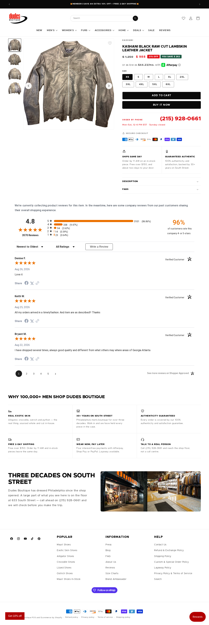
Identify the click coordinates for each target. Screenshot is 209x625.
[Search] (135, 18)
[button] (52, 30)
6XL (168, 84)
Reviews (110, 568)
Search (158, 579)
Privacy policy (87, 617)
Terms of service (105, 617)
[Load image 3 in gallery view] (14, 73)
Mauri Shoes (64, 545)
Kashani (127, 40)
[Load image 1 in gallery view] (14, 45)
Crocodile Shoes (66, 562)
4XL (141, 84)
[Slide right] (109, 86)
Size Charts (112, 573)
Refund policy (71, 617)
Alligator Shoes (65, 556)
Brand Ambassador (116, 579)
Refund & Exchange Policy (169, 550)
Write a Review (99, 246)
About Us (110, 562)
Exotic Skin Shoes (67, 550)
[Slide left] (28, 86)
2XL (182, 77)
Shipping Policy (162, 556)
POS (34, 617)
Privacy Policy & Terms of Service (173, 573)
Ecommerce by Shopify (51, 617)
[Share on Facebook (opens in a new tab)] (26, 283)
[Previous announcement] (9, 4)
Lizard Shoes (64, 568)
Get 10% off (15, 616)
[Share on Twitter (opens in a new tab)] (32, 283)
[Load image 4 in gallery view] (14, 88)
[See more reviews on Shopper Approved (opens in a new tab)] (37, 283)
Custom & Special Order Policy (171, 562)
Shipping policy (123, 617)
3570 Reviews (34, 235)
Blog (107, 550)
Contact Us (160, 545)
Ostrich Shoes (65, 573)
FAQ (108, 556)
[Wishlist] (183, 18)
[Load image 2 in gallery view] (14, 59)
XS (127, 77)
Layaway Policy (162, 568)
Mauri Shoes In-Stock (69, 579)
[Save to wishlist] (110, 43)
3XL (128, 84)
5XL (154, 84)
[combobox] (103, 18)
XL (169, 77)
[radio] (104, 221)
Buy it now (161, 105)
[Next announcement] (199, 4)
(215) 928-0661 (180, 119)
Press (108, 545)
